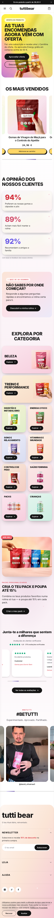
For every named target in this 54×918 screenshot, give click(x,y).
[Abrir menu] (5, 8)
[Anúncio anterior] (3, 2)
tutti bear (17, 815)
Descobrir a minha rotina (20, 64)
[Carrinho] (49, 8)
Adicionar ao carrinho (27, 151)
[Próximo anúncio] (51, 2)
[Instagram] (5, 889)
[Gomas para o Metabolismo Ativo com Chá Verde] (27, 115)
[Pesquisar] (11, 8)
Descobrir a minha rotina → (23, 308)
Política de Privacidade (39, 908)
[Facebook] (18, 889)
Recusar (9, 913)
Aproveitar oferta (17, 57)
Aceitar (24, 913)
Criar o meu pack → (15, 611)
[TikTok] (11, 889)
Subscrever (42, 847)
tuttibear (27, 8)
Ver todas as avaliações (27, 690)
